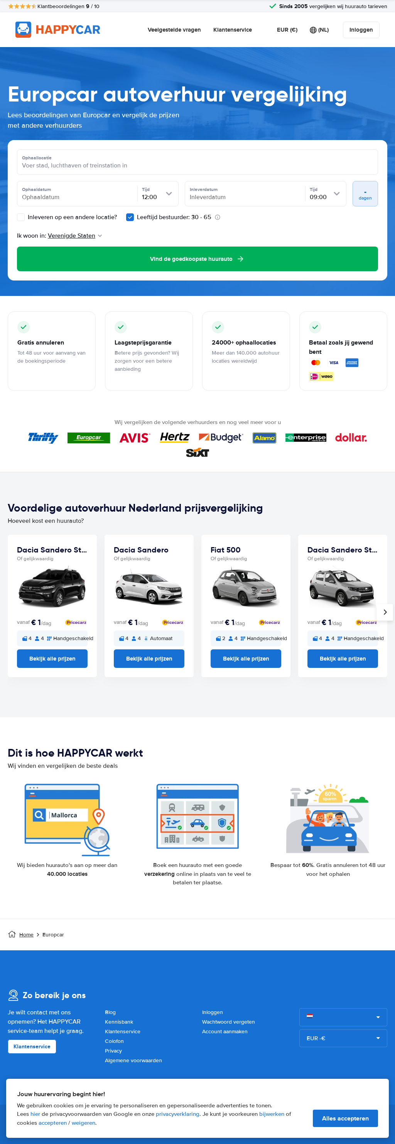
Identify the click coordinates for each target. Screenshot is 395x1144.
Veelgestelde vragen (174, 29)
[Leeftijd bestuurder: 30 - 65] (130, 217)
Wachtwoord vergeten (228, 1022)
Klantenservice (232, 29)
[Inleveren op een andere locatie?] (21, 217)
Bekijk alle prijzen (52, 658)
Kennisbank (119, 1022)
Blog (110, 1012)
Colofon (114, 1041)
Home (26, 934)
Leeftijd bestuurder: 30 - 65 (174, 217)
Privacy (113, 1051)
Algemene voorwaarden (133, 1060)
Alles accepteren (345, 1118)
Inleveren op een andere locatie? (71, 217)
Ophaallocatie (37, 157)
